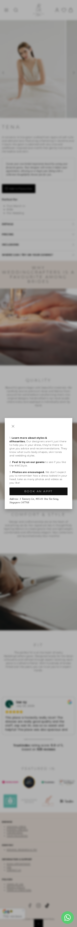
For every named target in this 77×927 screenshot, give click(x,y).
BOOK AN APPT (38, 491)
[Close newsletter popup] (13, 426)
